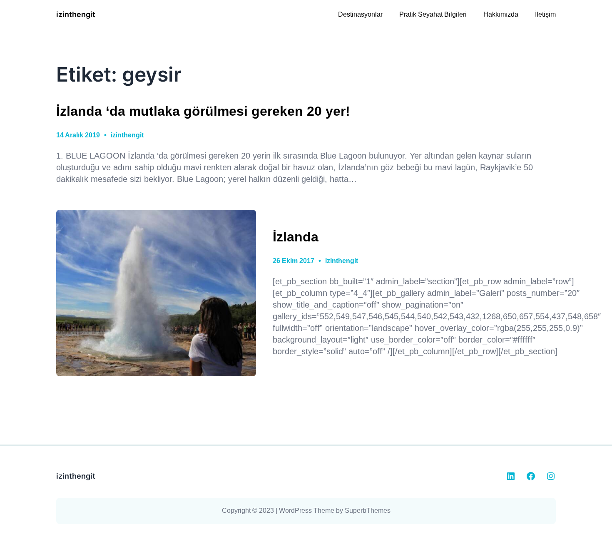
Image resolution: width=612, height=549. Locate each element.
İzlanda (295, 236)
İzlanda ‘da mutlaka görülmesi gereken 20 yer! (203, 111)
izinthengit (75, 14)
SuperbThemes (368, 510)
